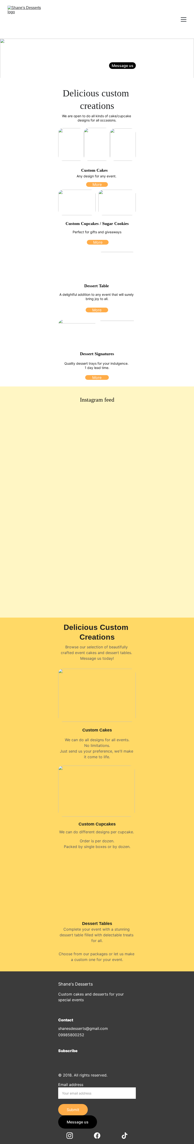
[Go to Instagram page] (115, 74)
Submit (73, 1109)
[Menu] (183, 19)
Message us (122, 65)
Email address (70, 1084)
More (97, 184)
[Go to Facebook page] (124, 74)
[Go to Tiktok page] (131, 74)
